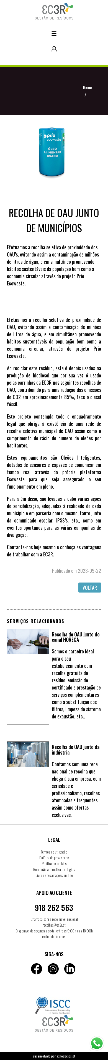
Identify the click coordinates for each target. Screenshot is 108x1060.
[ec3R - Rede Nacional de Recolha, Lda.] (54, 6)
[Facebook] (36, 968)
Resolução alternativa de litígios (54, 869)
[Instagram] (53, 968)
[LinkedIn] (69, 968)
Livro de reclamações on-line (54, 875)
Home (87, 87)
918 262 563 (54, 907)
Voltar (90, 587)
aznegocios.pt (65, 1056)
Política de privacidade (54, 857)
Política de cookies (54, 863)
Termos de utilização (54, 852)
